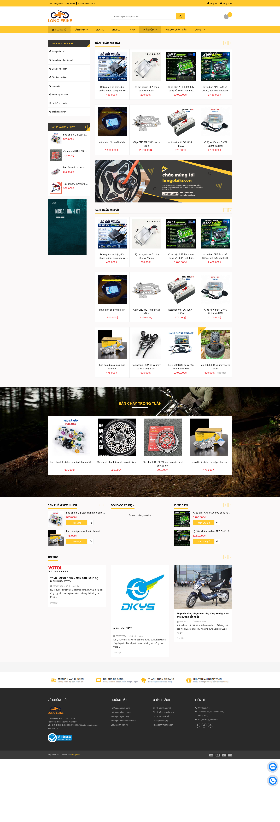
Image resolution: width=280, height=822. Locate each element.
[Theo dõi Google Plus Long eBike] (210, 725)
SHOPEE (116, 29)
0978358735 (90, 3)
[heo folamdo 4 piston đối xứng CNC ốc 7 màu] (56, 171)
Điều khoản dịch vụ (119, 724)
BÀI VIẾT (199, 29)
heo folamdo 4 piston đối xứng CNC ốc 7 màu (87, 167)
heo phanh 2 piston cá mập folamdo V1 (83, 134)
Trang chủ (60, 29)
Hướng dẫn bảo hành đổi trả (123, 720)
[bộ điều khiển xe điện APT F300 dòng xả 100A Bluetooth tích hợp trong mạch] (182, 538)
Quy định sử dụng (161, 720)
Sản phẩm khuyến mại (62, 59)
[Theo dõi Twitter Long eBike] (204, 725)
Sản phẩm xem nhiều (62, 505)
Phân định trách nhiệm (163, 724)
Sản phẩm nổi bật (107, 43)
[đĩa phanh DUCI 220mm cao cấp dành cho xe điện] (56, 155)
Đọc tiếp (54, 602)
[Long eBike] (140, 679)
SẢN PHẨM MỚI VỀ (107, 210)
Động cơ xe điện (59, 68)
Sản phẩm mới (58, 51)
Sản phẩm (80, 29)
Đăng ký (213, 3)
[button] (230, 43)
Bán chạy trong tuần (140, 404)
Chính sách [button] (161, 700)
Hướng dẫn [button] (119, 700)
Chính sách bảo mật (162, 707)
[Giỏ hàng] (226, 16)
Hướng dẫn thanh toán (121, 712)
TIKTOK (131, 29)
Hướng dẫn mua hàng (120, 707)
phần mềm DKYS (122, 628)
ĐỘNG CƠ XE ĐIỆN (122, 505)
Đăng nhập (227, 3)
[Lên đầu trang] (275, 806)
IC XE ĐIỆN (181, 505)
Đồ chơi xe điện (59, 77)
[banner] (67, 226)
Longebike (76, 754)
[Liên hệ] (164, 181)
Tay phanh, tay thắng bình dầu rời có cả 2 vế (86, 183)
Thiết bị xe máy (59, 111)
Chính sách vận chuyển (163, 712)
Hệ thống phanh (59, 103)
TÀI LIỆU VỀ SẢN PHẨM (176, 29)
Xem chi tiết (77, 569)
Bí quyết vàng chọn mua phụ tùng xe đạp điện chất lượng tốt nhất (203, 615)
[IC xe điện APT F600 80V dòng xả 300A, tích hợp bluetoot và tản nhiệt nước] (182, 519)
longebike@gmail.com (208, 719)
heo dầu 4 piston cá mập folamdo (83, 531)
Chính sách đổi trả (161, 716)
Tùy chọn (77, 522)
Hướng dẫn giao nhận (120, 716)
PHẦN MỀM (148, 29)
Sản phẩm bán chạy (63, 127)
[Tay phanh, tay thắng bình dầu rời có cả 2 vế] (56, 188)
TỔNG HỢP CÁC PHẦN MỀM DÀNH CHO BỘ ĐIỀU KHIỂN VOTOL (74, 579)
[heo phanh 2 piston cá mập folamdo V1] (56, 138)
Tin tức (53, 557)
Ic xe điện (56, 85)
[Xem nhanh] (91, 522)
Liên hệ (100, 29)
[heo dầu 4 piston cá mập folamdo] (56, 538)
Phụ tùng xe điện (60, 94)
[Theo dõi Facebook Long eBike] (197, 725)
